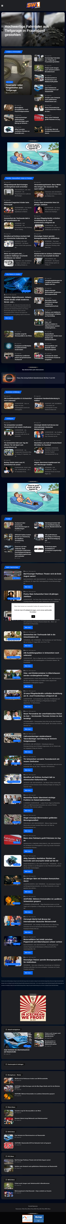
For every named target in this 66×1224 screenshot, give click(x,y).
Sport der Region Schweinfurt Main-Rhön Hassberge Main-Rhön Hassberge (50, 983)
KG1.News (42, 1208)
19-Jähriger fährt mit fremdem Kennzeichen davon (52, 131)
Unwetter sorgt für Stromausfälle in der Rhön (28, 1110)
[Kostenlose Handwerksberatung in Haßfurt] (39, 406)
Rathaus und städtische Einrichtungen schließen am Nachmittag (53, 314)
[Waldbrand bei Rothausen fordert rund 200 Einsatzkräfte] (8, 1081)
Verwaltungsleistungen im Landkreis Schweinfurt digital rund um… (53, 282)
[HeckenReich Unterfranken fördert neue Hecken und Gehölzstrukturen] (39, 334)
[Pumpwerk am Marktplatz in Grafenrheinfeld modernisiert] (8, 346)
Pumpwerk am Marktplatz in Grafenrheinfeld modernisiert (23, 347)
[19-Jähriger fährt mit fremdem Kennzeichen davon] (39, 129)
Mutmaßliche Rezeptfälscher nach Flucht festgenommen (22, 109)
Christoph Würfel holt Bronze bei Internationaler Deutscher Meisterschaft (46, 427)
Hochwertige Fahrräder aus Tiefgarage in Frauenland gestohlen (52, 60)
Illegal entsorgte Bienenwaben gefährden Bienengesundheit (53, 292)
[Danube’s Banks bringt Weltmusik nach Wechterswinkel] (8, 1121)
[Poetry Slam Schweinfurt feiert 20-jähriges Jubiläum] (39, 210)
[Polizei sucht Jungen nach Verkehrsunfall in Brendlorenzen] (39, 68)
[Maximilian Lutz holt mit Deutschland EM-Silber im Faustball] (39, 450)
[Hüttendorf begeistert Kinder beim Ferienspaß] (8, 210)
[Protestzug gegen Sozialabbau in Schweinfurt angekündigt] (39, 549)
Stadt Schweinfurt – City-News (34, 983)
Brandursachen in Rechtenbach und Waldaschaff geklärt (51, 79)
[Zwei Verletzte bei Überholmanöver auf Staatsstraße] (39, 88)
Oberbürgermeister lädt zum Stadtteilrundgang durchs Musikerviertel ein (53, 524)
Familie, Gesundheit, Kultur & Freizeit (19, 178)
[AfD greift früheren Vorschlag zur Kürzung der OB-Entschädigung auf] (39, 537)
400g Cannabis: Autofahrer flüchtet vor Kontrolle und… (22, 131)
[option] (33, 29)
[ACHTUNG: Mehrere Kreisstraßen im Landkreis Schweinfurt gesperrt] (8, 1096)
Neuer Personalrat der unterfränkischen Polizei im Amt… (53, 109)
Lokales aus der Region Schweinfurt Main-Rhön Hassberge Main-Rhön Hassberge (16, 983)
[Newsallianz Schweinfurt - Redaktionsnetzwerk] (33, 5)
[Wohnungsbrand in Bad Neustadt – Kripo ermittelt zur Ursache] (8, 1193)
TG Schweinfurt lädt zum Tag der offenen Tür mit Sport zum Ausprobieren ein (16, 445)
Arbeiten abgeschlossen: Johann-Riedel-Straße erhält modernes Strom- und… (18, 299)
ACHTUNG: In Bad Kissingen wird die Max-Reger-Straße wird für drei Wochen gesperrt (37, 1086)
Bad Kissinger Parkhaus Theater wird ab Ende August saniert (33, 1160)
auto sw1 (9, 92)
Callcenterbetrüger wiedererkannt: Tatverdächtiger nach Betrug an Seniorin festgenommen (40, 738)
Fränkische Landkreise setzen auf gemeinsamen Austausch (23, 357)
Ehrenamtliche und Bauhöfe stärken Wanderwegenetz (51, 347)
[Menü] (2, 6)
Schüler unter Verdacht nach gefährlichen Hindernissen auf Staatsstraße (36, 1166)
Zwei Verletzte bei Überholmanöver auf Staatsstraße (51, 89)
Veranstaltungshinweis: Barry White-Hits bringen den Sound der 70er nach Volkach (47, 187)
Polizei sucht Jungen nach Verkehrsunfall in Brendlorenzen (52, 69)
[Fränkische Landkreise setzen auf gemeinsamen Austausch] (8, 356)
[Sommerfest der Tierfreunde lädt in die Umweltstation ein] (8, 225)
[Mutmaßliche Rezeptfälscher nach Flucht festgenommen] (8, 108)
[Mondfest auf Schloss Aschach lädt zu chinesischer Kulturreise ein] (8, 243)
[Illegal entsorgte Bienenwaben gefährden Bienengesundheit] (39, 290)
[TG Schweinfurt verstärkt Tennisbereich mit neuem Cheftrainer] (8, 432)
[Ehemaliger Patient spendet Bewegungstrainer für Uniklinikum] (39, 243)
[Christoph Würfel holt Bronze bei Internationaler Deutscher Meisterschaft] (39, 434)
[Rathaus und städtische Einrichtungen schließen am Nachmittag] (39, 312)
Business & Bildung (12, 392)
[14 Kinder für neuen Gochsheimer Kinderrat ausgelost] (39, 356)
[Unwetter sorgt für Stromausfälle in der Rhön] (8, 334)
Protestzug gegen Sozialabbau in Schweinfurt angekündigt (53, 548)
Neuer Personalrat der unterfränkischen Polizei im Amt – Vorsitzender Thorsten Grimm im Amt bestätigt (43, 716)
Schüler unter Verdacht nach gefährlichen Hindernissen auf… (52, 99)
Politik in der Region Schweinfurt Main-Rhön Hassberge (31, 985)
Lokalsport (9, 418)
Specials (29, 983)
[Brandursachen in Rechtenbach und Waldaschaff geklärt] (39, 78)
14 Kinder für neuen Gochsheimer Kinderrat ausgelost (52, 357)
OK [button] (33, 616)
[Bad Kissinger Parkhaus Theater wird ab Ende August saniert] (8, 1161)
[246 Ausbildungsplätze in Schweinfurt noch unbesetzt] (8, 406)
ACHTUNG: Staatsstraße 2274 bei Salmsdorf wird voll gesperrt (33, 1143)
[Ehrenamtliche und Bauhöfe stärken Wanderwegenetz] (39, 346)
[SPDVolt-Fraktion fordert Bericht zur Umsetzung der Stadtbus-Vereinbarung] (8, 537)
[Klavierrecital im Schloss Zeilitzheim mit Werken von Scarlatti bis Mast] (39, 261)
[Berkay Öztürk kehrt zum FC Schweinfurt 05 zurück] (8, 470)
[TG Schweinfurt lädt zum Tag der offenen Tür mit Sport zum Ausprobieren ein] (8, 452)
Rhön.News (25, 1208)
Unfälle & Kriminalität (13, 52)
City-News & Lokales (13, 274)
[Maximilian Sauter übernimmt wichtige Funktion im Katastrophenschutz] (39, 300)
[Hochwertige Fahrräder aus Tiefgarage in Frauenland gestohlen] (39, 58)
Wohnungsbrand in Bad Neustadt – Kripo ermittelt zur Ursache (33, 1191)
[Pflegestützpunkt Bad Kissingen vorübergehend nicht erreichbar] (8, 192)
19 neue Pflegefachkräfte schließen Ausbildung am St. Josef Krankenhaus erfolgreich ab (47, 220)
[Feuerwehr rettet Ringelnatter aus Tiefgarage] (18, 75)
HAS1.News (37, 1208)
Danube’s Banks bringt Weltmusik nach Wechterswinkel (31, 1118)
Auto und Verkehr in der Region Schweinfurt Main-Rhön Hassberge (48, 985)
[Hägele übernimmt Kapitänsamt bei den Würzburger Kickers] (39, 470)
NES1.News (47, 1208)
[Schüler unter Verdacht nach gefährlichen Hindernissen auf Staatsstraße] (39, 98)
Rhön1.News (31, 1208)
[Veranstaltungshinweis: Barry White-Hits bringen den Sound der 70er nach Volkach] (39, 194)
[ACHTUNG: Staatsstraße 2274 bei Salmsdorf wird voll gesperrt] (8, 1145)
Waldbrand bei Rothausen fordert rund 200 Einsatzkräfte (31, 1078)
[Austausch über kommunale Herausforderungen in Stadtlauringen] (8, 525)
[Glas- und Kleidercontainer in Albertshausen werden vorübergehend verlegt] (39, 322)
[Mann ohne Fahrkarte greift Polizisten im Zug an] (39, 117)
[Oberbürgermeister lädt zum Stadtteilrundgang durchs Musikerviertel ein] (39, 525)
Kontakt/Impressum (33, 1206)
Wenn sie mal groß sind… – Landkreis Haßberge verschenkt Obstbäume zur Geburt (16, 256)
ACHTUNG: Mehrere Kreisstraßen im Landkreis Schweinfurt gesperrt (35, 1093)
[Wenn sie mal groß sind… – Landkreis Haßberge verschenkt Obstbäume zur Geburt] (8, 263)
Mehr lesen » (8, 318)
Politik (8, 519)
